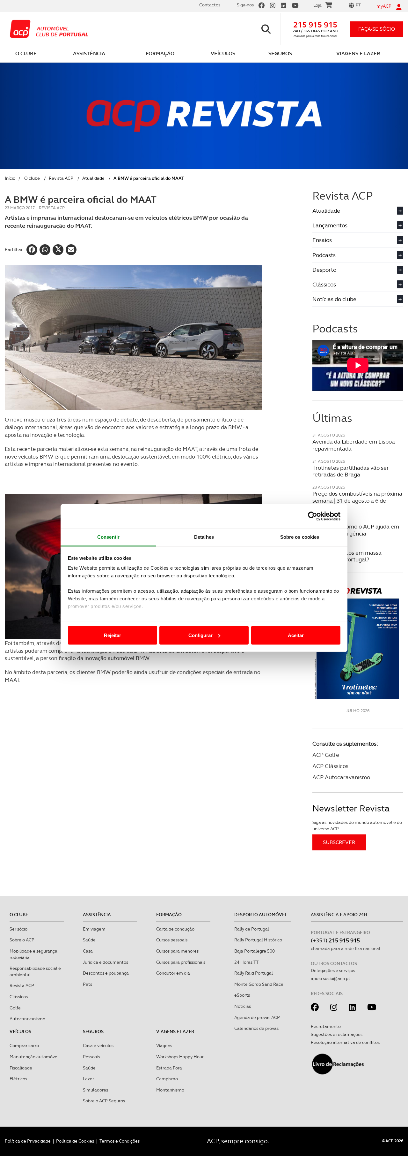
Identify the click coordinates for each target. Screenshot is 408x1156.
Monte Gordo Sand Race (258, 984)
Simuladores (95, 1090)
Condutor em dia (173, 973)
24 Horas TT (246, 962)
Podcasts (357, 255)
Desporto (357, 269)
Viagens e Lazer (175, 1031)
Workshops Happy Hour (180, 1057)
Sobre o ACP (22, 940)
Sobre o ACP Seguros (104, 1101)
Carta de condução (175, 929)
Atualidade (93, 178)
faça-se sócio (376, 29)
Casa (88, 951)
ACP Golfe (325, 754)
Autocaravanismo (27, 1019)
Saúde (89, 940)
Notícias (242, 1006)
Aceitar (296, 635)
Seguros (93, 1031)
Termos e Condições (119, 1141)
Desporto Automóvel (260, 914)
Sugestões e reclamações (336, 1034)
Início (10, 178)
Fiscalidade (21, 1068)
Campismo (167, 1079)
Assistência (97, 914)
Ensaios (357, 240)
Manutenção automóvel (34, 1057)
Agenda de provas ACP (257, 1017)
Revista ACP (61, 178)
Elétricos (18, 1079)
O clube (32, 178)
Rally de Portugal (251, 929)
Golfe (15, 1008)
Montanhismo (170, 1090)
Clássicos (357, 284)
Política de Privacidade (28, 1141)
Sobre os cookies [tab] (299, 537)
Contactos (209, 5)
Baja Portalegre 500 (254, 951)
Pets (87, 984)
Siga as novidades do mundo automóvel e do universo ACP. (357, 825)
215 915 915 (315, 24)
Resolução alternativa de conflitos (345, 1042)
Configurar (200, 635)
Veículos (20, 1031)
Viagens (164, 1045)
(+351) (335, 940)
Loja (317, 5)
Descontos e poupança (106, 973)
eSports (242, 995)
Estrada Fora (169, 1068)
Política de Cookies (75, 1141)
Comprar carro (24, 1045)
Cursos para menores (177, 951)
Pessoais (91, 1057)
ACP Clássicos (330, 766)
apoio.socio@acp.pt (330, 978)
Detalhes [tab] (204, 537)
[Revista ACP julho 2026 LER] (357, 642)
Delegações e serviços (333, 970)
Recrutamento (326, 1026)
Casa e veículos (98, 1045)
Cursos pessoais (171, 940)
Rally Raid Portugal (253, 973)
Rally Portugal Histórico (258, 940)
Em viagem (94, 929)
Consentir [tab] (108, 537)
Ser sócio (18, 929)
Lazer (88, 1079)
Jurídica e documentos (105, 962)
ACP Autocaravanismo (341, 777)
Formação (169, 914)
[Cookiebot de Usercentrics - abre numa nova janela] (312, 516)
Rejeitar (112, 635)
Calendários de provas (256, 1028)
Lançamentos (357, 225)
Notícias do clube (357, 299)
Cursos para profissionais (180, 962)
